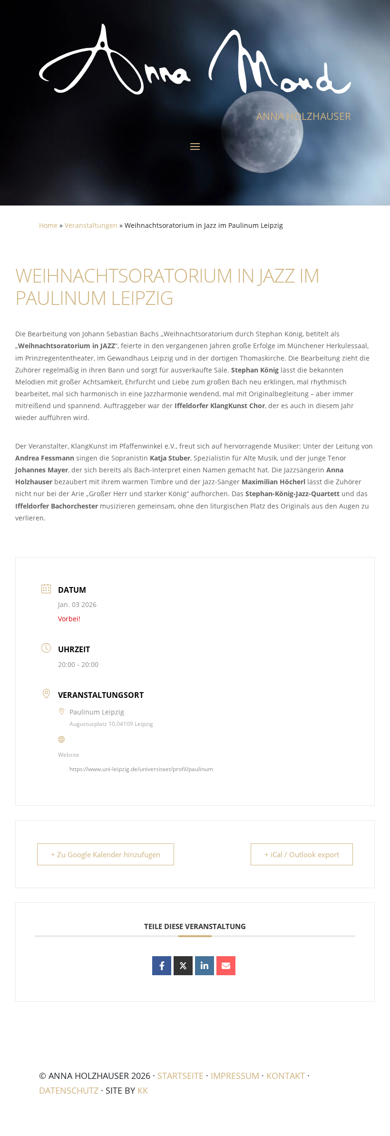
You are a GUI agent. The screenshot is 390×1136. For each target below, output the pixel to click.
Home (48, 225)
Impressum (235, 1075)
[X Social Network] (183, 965)
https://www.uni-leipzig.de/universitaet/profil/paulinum (141, 769)
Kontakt (285, 1075)
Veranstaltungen (91, 225)
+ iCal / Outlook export (301, 854)
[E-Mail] (225, 965)
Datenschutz (68, 1090)
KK (142, 1090)
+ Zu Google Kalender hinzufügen (105, 854)
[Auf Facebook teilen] (161, 965)
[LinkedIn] (204, 965)
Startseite (180, 1075)
